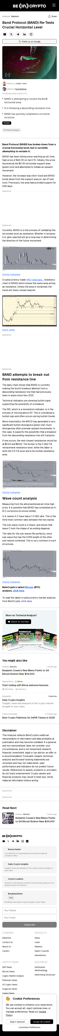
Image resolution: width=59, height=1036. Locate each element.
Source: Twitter (8, 330)
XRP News (7, 967)
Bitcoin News (8, 971)
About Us (6, 946)
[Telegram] (17, 34)
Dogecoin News (9, 988)
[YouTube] (4, 34)
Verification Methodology (41, 969)
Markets (15, 16)
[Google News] (27, 841)
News (37, 937)
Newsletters (40, 955)
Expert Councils (42, 950)
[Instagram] (31, 34)
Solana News (8, 993)
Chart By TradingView (11, 274)
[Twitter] (11, 34)
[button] (29, 852)
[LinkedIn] (24, 34)
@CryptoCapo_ (35, 279)
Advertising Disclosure (45, 974)
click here (26, 601)
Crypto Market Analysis (13, 975)
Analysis (6, 16)
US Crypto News (9, 984)
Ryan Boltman (20, 89)
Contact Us (7, 942)
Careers (5, 950)
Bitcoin (29, 587)
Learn (37, 942)
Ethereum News (9, 980)
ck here (20, 590)
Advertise (6, 937)
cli (14, 590)
